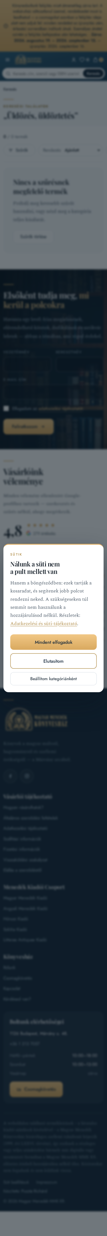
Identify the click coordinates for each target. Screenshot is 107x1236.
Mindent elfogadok (53, 642)
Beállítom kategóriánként (53, 679)
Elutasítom (53, 661)
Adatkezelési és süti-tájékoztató (43, 623)
